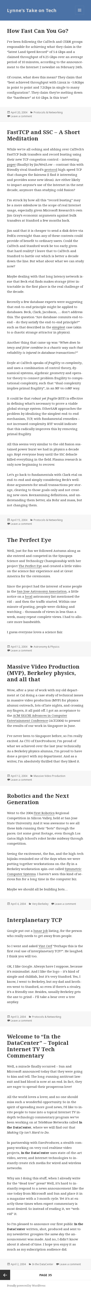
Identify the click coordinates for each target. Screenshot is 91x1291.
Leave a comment (21, 116)
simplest (58, 327)
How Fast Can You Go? (37, 31)
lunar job (40, 931)
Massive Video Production (49, 776)
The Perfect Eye (29, 540)
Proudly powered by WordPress (26, 1285)
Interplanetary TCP (34, 920)
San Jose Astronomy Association (42, 591)
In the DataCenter (42, 1264)
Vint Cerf (45, 946)
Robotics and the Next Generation (38, 799)
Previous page (5, 1275)
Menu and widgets (79, 14)
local (28, 596)
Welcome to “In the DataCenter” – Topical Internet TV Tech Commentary (38, 1046)
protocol (50, 169)
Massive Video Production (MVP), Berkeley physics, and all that (43, 673)
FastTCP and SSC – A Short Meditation (43, 135)
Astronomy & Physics (46, 646)
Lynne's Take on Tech (32, 10)
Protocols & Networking (48, 112)
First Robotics (44, 813)
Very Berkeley (40, 904)
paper (11, 164)
